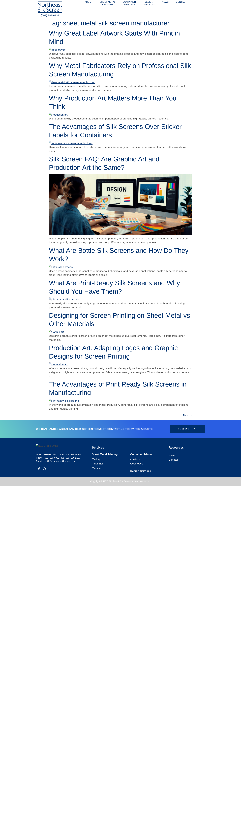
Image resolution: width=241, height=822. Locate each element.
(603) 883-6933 (50, 15)
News (172, 455)
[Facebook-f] (39, 468)
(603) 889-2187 (72, 458)
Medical (96, 468)
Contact (173, 459)
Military (96, 459)
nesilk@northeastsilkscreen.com (60, 461)
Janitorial (135, 459)
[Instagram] (44, 468)
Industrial (97, 463)
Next (187, 415)
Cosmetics (136, 463)
